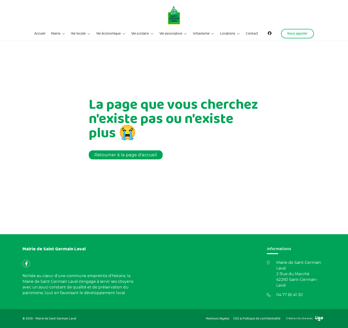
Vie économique (108, 33)
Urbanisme (201, 33)
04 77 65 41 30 (289, 294)
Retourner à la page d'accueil (125, 154)
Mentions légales (217, 318)
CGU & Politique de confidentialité (256, 318)
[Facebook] (270, 33)
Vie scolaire (140, 33)
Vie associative (170, 33)
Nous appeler (297, 33)
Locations (227, 33)
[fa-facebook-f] (26, 263)
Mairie (55, 33)
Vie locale (78, 33)
